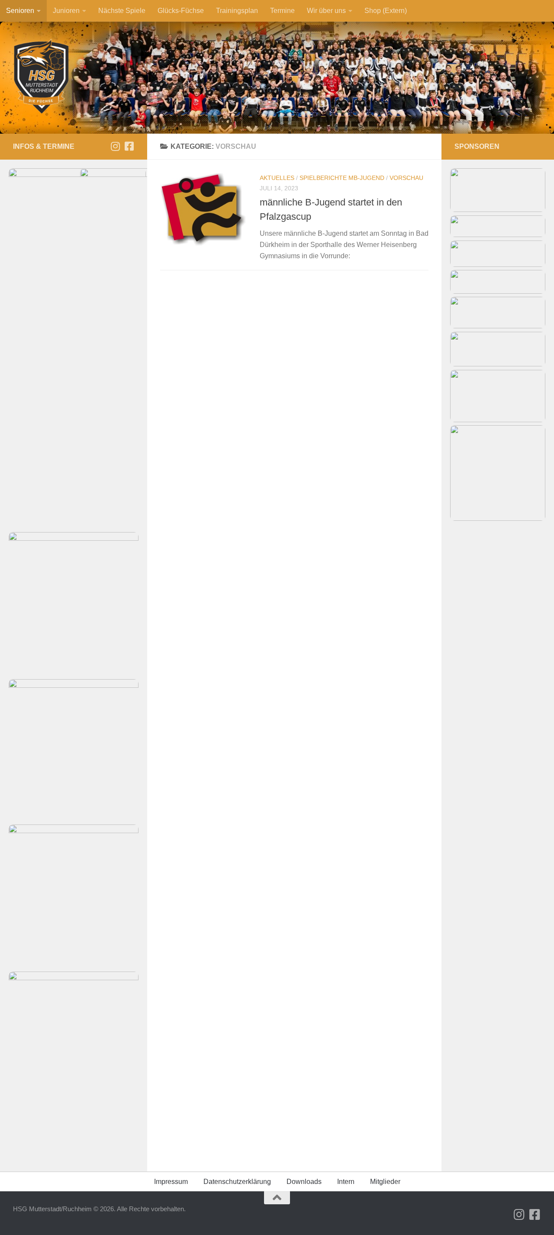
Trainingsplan (237, 10)
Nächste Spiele (121, 10)
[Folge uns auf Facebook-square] (129, 146)
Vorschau (406, 177)
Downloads (304, 1181)
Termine (282, 10)
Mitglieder (385, 1181)
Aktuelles (277, 177)
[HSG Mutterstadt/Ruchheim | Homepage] (41, 77)
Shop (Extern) (385, 10)
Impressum (171, 1181)
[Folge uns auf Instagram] (115, 146)
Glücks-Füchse (181, 10)
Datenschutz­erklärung (237, 1181)
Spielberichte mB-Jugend (342, 177)
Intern (345, 1181)
